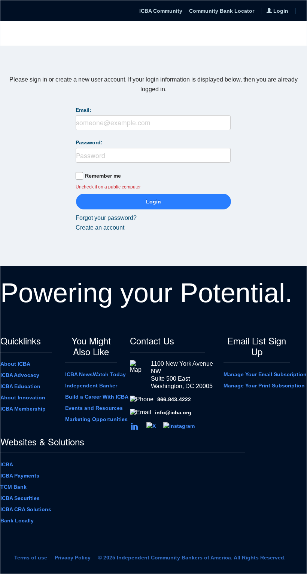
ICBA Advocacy (19, 375)
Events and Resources (94, 408)
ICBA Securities (20, 498)
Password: (89, 142)
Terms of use (30, 558)
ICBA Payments (19, 476)
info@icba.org (173, 412)
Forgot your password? (106, 218)
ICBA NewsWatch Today (95, 374)
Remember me (103, 176)
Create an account (100, 227)
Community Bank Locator (221, 11)
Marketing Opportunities (96, 419)
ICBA (6, 464)
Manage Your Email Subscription (265, 374)
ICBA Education (20, 386)
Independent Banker (91, 386)
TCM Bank (13, 487)
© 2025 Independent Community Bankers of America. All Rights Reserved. (192, 558)
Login (153, 202)
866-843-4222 (174, 399)
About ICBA (15, 364)
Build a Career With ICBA (96, 397)
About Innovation (22, 397)
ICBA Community (160, 11)
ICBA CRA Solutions (25, 509)
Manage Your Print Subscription (264, 386)
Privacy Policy (73, 558)
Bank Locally (17, 521)
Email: (83, 110)
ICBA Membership (23, 409)
